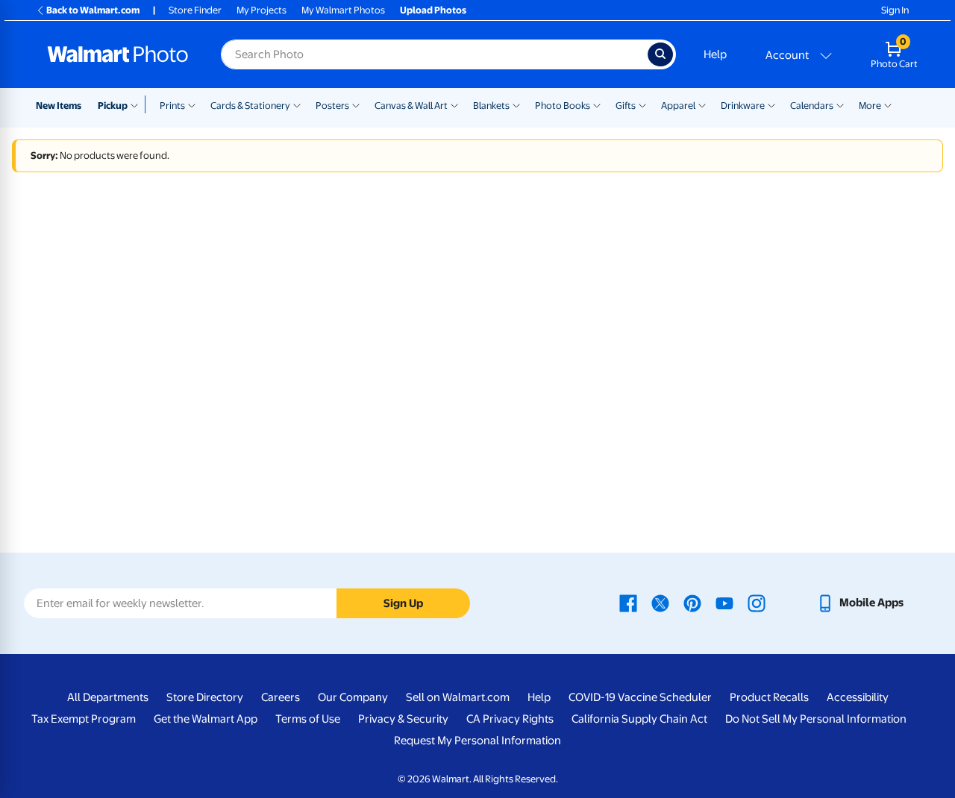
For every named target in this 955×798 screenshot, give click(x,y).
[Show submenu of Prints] (191, 104)
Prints (172, 105)
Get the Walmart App (205, 719)
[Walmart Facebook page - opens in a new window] (628, 602)
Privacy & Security (403, 719)
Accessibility (858, 697)
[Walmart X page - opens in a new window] (660, 602)
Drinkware (743, 105)
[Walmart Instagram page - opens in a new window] (756, 602)
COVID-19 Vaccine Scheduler (640, 697)
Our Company (353, 697)
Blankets (491, 105)
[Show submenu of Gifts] (642, 104)
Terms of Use (307, 719)
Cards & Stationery (250, 105)
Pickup (113, 105)
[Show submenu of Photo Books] (596, 104)
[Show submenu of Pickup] (137, 104)
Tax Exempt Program (83, 719)
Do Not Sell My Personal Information (816, 719)
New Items (58, 105)
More (870, 105)
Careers (280, 697)
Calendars (811, 105)
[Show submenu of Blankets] (516, 104)
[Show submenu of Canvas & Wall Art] (454, 104)
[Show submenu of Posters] (355, 104)
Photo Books (562, 105)
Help (715, 54)
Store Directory (204, 697)
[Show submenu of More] (887, 104)
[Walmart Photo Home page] (118, 54)
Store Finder (195, 10)
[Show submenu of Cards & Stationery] (296, 104)
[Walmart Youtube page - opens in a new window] (724, 602)
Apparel (678, 105)
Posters (332, 105)
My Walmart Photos (343, 10)
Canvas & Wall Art (411, 105)
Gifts (626, 105)
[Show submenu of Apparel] (702, 104)
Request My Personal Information (477, 740)
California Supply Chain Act (639, 719)
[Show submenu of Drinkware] (771, 104)
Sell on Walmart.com (458, 697)
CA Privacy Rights (510, 719)
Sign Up (403, 603)
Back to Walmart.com (93, 10)
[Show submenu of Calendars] (840, 104)
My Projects (261, 10)
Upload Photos (433, 10)
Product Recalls (769, 697)
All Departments (107, 697)
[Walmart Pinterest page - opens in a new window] (692, 602)
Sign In (895, 10)
